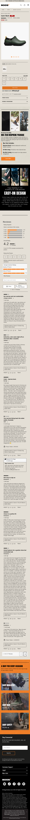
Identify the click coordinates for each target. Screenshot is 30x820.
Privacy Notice (6, 814)
